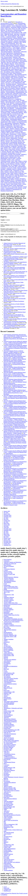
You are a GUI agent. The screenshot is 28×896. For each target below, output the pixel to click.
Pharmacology (13, 134)
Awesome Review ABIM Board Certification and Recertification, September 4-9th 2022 (14, 354)
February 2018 (7, 538)
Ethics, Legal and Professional (8, 43)
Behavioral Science (8, 813)
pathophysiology (13, 157)
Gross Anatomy (16, 47)
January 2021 (7, 524)
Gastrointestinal (13, 142)
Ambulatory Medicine (9, 63)
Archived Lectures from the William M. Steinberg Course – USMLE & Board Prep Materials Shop (15, 342)
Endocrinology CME (21, 59)
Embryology (8, 81)
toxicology (22, 34)
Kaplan (11, 66)
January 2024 (7, 514)
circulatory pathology (6, 26)
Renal (14, 49)
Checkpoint (20, 146)
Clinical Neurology (17, 73)
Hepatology (3, 173)
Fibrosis (16, 173)
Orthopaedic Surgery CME (19, 93)
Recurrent (20, 186)
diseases (7, 150)
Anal (9, 165)
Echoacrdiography (22, 120)
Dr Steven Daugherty (20, 39)
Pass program (21, 76)
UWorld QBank (9, 55)
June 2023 (6, 519)
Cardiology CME (5, 132)
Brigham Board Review (12, 107)
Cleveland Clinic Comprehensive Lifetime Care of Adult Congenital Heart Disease (15, 257)
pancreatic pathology (6, 120)
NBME (18, 49)
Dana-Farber (15, 62)
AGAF (25, 139)
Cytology (19, 134)
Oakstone (3, 81)
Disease (11, 143)
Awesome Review (16, 113)
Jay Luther (14, 176)
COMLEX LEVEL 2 (9, 624)
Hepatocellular (11, 153)
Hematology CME (5, 115)
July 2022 (6, 522)
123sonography (4, 100)
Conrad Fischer (4, 117)
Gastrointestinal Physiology (20, 130)
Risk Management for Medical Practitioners (14, 301)
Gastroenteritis (4, 153)
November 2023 (7, 515)
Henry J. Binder (12, 147)
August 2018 (7, 535)
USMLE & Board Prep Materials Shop (10, 3)
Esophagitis (11, 155)
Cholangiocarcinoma (5, 161)
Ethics (2, 34)
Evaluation (17, 139)
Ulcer (19, 165)
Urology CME (15, 100)
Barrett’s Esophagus (5, 146)
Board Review (9, 53)
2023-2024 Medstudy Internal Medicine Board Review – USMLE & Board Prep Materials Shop (15, 407)
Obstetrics (12, 128)
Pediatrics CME (22, 24)
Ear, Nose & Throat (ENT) (12, 61)
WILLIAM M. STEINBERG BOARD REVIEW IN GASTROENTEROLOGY (11, 98)
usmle (15, 127)
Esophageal (3, 177)
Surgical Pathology (10, 92)
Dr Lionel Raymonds (21, 122)
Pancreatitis (11, 178)
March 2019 (6, 534)
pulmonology (14, 76)
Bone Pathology (7, 565)
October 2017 (7, 543)
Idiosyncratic (4, 162)
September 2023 (7, 516)
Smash (10, 100)
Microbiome (21, 176)
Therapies (7, 140)
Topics (12, 161)
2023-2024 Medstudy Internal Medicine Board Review (15, 382)
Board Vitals (7, 86)
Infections (22, 174)
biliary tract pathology (9, 108)
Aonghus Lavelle (8, 170)
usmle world (8, 28)
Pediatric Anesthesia (5, 131)
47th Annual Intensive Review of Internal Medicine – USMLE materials (13, 351)
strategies (13, 162)
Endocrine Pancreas (10, 90)
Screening (16, 178)
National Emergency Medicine (11, 577)
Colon (8, 173)
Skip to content (4, 1)
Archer (2, 86)
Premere (3, 59)
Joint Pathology (23, 61)
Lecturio (3, 77)
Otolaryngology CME (9, 655)
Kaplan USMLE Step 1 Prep (10, 602)
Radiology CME (9, 77)
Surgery (3, 82)
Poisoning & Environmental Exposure (12, 37)
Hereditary (3, 169)
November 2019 (7, 528)
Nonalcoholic (4, 186)
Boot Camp (6, 856)
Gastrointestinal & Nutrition (10, 683)
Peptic (16, 161)
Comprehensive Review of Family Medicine (14, 304)
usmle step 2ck (16, 124)
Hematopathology (18, 53)
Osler (16, 24)
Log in (5, 886)
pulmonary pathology (9, 579)
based (13, 151)
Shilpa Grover (18, 172)
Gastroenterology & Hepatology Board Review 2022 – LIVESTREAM (15, 325)
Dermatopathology (20, 92)
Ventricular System (10, 85)
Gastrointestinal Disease (21, 108)
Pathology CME (19, 128)
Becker (2, 35)
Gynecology (11, 117)
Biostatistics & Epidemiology (8, 24)
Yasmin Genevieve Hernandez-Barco (13, 182)
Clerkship (3, 42)
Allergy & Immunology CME (8, 111)
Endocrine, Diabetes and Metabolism (12, 562)
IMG (22, 113)
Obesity (20, 184)
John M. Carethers (9, 174)
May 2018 (6, 537)
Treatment (15, 165)
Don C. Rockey (15, 177)
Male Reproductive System (7, 136)
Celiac (12, 159)
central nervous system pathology (12, 621)
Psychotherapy (9, 42)
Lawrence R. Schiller (11, 167)
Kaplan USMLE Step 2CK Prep (11, 615)
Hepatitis (15, 143)
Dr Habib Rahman (8, 796)
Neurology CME (5, 54)
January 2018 (7, 539)
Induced (21, 155)
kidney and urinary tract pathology (12, 862)
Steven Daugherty (5, 128)
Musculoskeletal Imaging (20, 74)
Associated (9, 154)
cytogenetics (16, 55)
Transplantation (4, 178)
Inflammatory (22, 151)
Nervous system (9, 96)
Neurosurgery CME (8, 866)
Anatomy (13, 122)
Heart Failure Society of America (13, 101)
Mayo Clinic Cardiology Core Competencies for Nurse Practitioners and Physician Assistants (15, 276)
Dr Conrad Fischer (8, 743)
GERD (10, 150)
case (24, 146)
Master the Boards (8, 34)
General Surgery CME (17, 89)
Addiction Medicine (17, 38)
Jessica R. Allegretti (16, 169)
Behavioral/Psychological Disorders (9, 94)
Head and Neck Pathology (10, 629)
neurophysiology (20, 85)
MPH (2, 149)
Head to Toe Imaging (10, 88)
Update (23, 165)
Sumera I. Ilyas (7, 149)
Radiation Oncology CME (10, 789)
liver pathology (7, 663)
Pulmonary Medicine (20, 88)
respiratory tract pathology (20, 40)
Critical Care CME (15, 28)
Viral (21, 139)
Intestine (3, 174)
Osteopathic (3, 80)
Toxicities (3, 142)
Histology (23, 132)
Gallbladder (9, 169)
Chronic (24, 184)
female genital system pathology (11, 740)
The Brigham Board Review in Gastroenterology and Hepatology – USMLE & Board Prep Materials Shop (15, 456)
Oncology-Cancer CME (6, 73)
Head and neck (20, 127)
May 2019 (6, 533)
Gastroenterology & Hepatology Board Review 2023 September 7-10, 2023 (15, 322)
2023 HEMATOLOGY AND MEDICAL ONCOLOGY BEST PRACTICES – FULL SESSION (14, 316)
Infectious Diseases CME (10, 788)
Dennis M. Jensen (8, 185)
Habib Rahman (15, 46)
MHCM (3, 140)
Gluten (11, 173)
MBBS (25, 67)
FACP (19, 181)
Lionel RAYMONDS (6, 46)
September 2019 (7, 530)
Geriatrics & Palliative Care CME (11, 729)
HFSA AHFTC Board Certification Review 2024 (15, 254)
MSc (12, 140)
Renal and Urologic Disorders (11, 678)
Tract (2, 185)
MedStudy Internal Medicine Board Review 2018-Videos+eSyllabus (15, 359)
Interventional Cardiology (7, 40)
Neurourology (8, 59)
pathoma (12, 39)
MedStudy (12, 103)
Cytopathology (17, 99)
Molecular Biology (10, 65)
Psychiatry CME (23, 46)
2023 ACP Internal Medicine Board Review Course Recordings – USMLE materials (14, 419)
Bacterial (20, 142)
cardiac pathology (5, 119)
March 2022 (6, 523)
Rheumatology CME (16, 86)
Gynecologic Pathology (18, 58)
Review (7, 142)
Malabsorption (14, 138)
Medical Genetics (8, 786)
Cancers (3, 188)
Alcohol (13, 149)
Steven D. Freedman (13, 144)
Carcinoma (18, 158)
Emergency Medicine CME (10, 635)
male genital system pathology (11, 701)
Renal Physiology (5, 134)
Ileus (24, 142)
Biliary (24, 144)
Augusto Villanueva (10, 163)
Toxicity (8, 184)
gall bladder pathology (11, 84)
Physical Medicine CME (13, 35)
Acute (25, 173)
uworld (21, 131)
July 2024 (6, 512)
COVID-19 (18, 153)
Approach (16, 174)
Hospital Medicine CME (6, 124)
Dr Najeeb (3, 61)
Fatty (16, 181)
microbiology (14, 120)
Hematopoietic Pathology (17, 112)
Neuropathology (15, 131)
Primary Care (19, 67)
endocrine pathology (18, 104)
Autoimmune (4, 154)
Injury (25, 176)
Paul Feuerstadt (16, 154)
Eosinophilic (3, 159)
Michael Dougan (5, 157)
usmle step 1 (9, 104)
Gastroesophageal (9, 188)
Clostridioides (4, 165)
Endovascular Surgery (20, 135)
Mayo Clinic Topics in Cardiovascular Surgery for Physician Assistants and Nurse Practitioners (15, 272)
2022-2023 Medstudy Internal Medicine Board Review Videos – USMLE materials (15, 390)
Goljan (10, 50)
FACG (9, 186)
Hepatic (9, 159)
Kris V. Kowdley (10, 139)
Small (18, 157)
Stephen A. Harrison (9, 172)
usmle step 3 (17, 34)
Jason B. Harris (11, 158)
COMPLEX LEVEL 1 (6, 47)
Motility (17, 151)
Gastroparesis (16, 170)
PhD (23, 172)
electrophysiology (5, 66)
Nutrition (6, 147)
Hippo (24, 38)
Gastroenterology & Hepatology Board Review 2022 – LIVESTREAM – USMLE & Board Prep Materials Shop (15, 336)
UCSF (12, 82)
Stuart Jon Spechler (17, 150)
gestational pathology (11, 36)
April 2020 (6, 527)
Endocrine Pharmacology (10, 681)
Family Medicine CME (16, 69)
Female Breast (16, 54)
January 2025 (7, 511)
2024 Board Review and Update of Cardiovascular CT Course (12, 252)
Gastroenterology (21, 166)
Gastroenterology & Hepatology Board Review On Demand (13, 471)
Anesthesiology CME (6, 122)
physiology (12, 132)
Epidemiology (15, 123)
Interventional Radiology (7, 51)
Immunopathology (12, 109)
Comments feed (7, 889)
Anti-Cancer (11, 166)
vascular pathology (20, 65)
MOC (5, 35)
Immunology (16, 66)
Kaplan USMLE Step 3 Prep (19, 81)
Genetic (14, 185)
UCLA (22, 72)
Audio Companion (15, 72)
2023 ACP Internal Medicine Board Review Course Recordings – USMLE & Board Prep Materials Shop (14, 425)
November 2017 (7, 542)
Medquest (22, 123)
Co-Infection (14, 146)
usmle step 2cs (13, 115)
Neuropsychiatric (8, 57)
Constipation (18, 180)
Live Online (6, 858)
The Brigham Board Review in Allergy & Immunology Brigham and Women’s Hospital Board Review (14, 416)
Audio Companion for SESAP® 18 (13, 344)
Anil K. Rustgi (8, 176)
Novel (8, 162)
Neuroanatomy (4, 109)
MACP (13, 180)
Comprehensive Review (6, 58)
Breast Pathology (23, 105)
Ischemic (18, 149)
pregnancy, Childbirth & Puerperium (12, 625)
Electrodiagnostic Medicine (7, 70)
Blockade (9, 151)
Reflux (19, 140)
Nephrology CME (17, 42)
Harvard (13, 67)
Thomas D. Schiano (21, 167)
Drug (23, 182)
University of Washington (12, 105)
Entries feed (6, 888)
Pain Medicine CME (19, 117)
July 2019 (6, 531)
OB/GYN (8, 62)
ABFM (24, 42)
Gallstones (22, 163)
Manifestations (4, 158)
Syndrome (20, 173)
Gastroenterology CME (18, 80)
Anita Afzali (14, 186)
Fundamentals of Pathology (7, 74)
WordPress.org (7, 890)
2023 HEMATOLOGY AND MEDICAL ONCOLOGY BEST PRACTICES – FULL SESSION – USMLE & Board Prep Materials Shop (14, 439)
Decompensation (5, 143)
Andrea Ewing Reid (21, 147)
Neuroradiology (21, 23)
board (6, 155)
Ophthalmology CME (19, 82)
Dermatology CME (5, 39)
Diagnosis (12, 181)
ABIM (24, 32)
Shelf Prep (3, 62)
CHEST (25, 116)
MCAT (10, 54)
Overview (3, 138)
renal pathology (8, 123)
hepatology (22, 44)
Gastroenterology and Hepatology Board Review (13, 493)
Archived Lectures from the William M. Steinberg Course (14, 504)
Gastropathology (9, 453)
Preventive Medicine (8, 747)
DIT (10, 67)
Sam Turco (7, 82)
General (25, 186)
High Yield (9, 80)
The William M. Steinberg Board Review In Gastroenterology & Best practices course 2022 (14, 459)
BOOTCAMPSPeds (5, 69)
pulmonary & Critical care (17, 78)
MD (2, 89)
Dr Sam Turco (9, 30)
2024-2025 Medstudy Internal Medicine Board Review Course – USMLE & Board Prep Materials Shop (15, 358)
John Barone (4, 107)
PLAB (7, 103)
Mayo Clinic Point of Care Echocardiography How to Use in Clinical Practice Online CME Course (14, 269)
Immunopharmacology (18, 30)
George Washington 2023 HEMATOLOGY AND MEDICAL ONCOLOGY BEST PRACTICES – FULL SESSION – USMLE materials (15, 432)
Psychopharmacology (6, 32)
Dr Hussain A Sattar (5, 112)
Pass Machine (7, 675)
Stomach (8, 138)
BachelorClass (21, 109)
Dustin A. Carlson (22, 161)
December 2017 (7, 541)
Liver (2, 147)
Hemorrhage (7, 180)
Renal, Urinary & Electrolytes (8, 31)
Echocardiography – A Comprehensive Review (15, 245)
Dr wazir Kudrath (16, 50)
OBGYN (3, 84)
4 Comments (11, 190)
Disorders (17, 163)
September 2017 (7, 545)
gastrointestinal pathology (16, 119)
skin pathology (7, 72)
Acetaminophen (4, 166)
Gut (11, 165)
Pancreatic (3, 184)
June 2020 (6, 526)
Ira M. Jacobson (18, 188)
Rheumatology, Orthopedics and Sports (13, 708)
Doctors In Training (18, 77)
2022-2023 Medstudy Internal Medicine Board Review (15, 388)
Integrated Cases (7, 723)
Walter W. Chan (4, 144)
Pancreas (15, 140)
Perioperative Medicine (16, 27)
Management (20, 185)
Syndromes (3, 167)
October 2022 (7, 520)
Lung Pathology (12, 116)
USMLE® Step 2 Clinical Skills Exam (10, 44)
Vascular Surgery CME (20, 111)
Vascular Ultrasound (5, 76)
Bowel (17, 162)
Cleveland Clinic (8, 93)
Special (20, 144)
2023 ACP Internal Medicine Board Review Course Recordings (15, 393)
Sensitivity (9, 177)
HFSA (2, 123)
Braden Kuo (21, 143)
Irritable (2, 176)
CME (14, 59)
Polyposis (21, 162)
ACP (23, 69)
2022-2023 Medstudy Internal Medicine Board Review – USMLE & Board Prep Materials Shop (15, 396)
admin (9, 22)
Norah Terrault (13, 184)
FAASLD (7, 181)
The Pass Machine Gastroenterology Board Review (12, 484)
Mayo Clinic (18, 31)
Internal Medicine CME (16, 32)
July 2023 (6, 518)
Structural (16, 155)
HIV (23, 140)
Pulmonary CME (17, 57)
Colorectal (17, 159)
